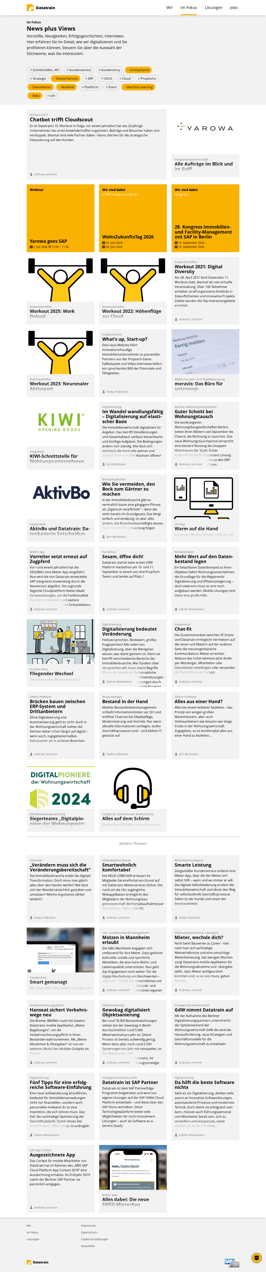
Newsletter (88, 1246)
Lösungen (33, 1239)
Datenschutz (89, 1232)
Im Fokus (32, 1232)
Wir (29, 1225)
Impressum (88, 1225)
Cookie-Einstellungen (94, 1239)
